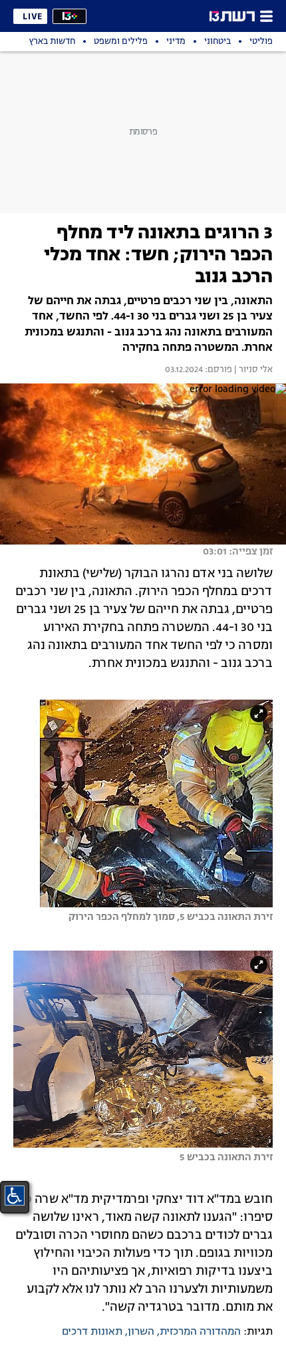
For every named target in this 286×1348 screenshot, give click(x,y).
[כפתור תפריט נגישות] (15, 1196)
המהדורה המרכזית (200, 1332)
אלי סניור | (252, 370)
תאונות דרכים (92, 1332)
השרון (141, 1332)
